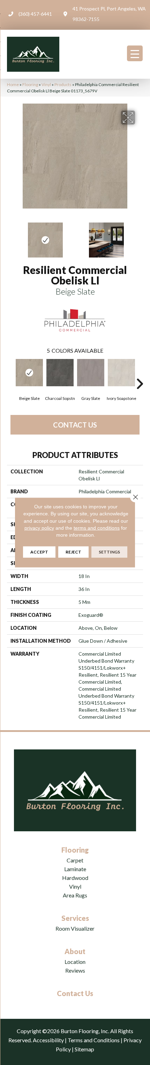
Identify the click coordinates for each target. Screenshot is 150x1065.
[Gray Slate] (90, 372)
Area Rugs (75, 895)
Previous (10, 236)
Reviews (75, 970)
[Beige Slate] (29, 372)
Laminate (75, 869)
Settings (109, 552)
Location (75, 961)
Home (13, 84)
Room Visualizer (75, 928)
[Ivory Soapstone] (121, 372)
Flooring (30, 84)
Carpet (75, 860)
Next (139, 236)
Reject (73, 552)
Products (63, 84)
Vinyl (46, 84)
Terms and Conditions (94, 1040)
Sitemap (84, 1049)
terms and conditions (97, 528)
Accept (39, 552)
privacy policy (39, 528)
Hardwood (75, 877)
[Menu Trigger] (135, 53)
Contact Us (75, 425)
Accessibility (48, 1040)
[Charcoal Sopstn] (60, 372)
